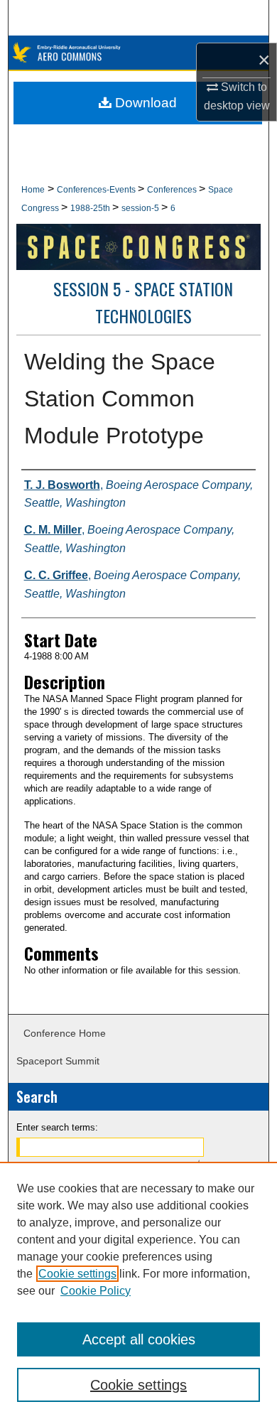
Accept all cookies (138, 1339)
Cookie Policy (95, 1291)
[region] (138, 1290)
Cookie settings (77, 1274)
